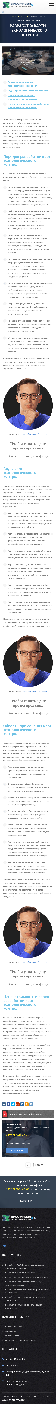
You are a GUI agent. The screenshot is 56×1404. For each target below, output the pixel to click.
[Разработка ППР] (17, 5)
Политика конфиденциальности (20, 1340)
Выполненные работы (15, 1326)
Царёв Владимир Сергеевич (34, 434)
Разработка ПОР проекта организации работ (26, 1277)
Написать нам (26, 1201)
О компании (10, 1331)
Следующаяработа (38, 1165)
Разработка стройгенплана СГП (20, 1272)
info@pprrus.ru (13, 1365)
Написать (15, 1150)
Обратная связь (12, 1335)
